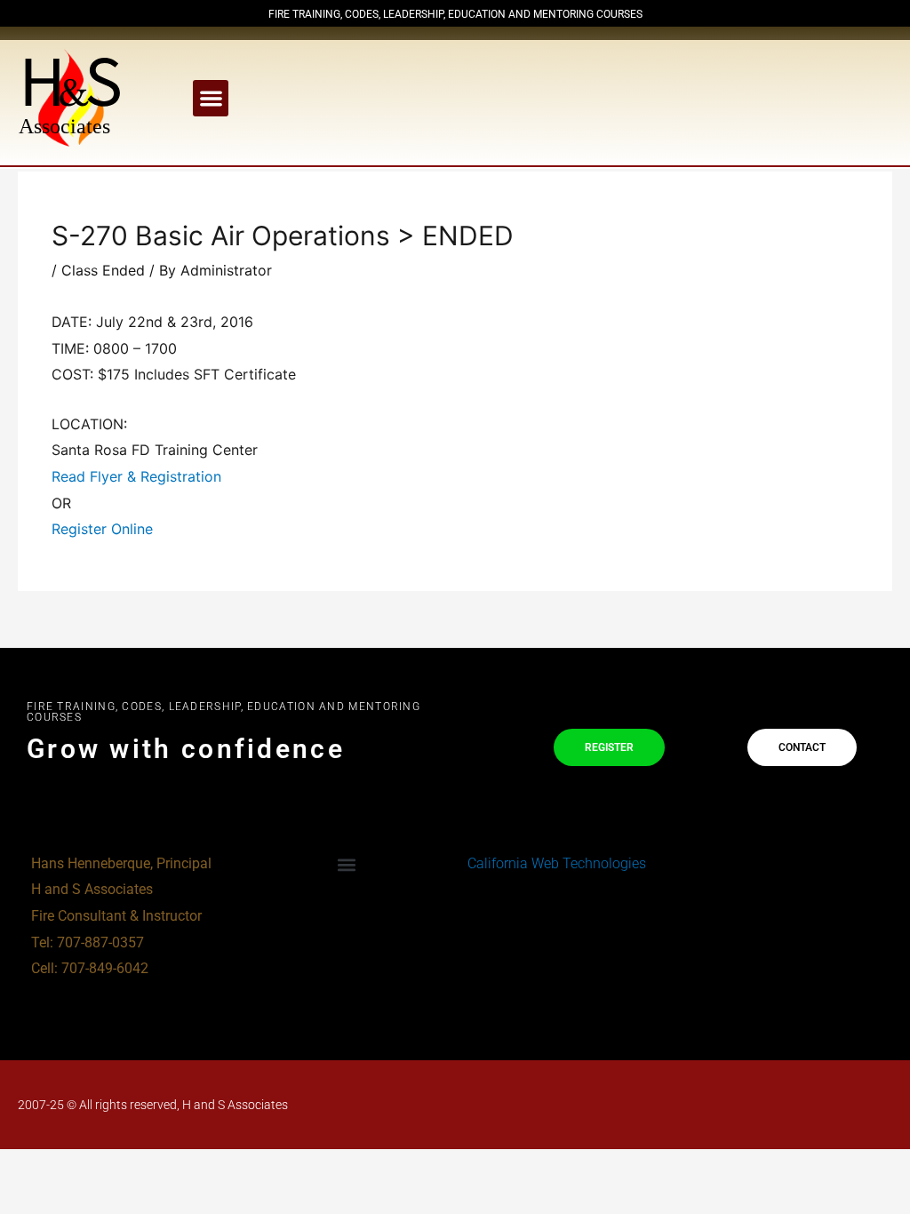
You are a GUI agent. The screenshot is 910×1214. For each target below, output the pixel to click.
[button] (211, 98)
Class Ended (103, 270)
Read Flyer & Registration (136, 476)
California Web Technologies (555, 863)
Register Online (102, 529)
